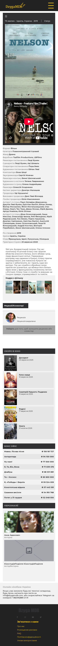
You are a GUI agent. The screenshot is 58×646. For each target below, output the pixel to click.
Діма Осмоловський (31, 214)
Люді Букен (33, 160)
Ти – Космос (10, 477)
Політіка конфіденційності (29, 637)
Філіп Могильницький (33, 207)
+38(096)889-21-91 (20, 598)
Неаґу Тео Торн (17, 209)
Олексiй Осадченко (23, 187)
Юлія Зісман (24, 211)
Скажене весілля (12, 492)
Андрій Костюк (25, 225)
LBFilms (38, 157)
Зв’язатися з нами (27, 621)
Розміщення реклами (27, 630)
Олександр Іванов (21, 216)
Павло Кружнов (36, 219)
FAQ (19, 633)
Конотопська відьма (14, 487)
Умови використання (27, 640)
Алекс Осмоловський (26, 223)
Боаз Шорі (21, 172)
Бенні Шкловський (31, 178)
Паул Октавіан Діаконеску (33, 202)
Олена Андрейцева (31, 184)
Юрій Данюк (46, 209)
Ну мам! (8, 462)
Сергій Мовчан (26, 175)
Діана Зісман (32, 209)
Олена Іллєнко (42, 228)
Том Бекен (22, 219)
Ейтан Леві (34, 169)
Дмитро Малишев (31, 190)
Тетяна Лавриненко (34, 181)
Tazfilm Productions (23, 157)
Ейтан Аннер (45, 204)
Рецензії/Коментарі (14, 306)
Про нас (20, 626)
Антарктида (10, 456)
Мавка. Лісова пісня (14, 451)
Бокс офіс (10, 446)
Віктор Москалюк (12, 207)
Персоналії (11, 505)
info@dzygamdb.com (13, 595)
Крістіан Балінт (30, 204)
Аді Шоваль (33, 163)
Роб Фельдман (38, 216)
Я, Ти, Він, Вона (11, 467)
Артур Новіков (10, 211)
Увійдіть (10, 329)
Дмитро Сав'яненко (12, 221)
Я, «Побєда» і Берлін (14, 482)
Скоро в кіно (12, 351)
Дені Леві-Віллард (34, 196)
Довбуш (8, 472)
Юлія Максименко (31, 199)
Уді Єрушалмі (21, 193)
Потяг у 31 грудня (13, 497)
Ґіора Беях (34, 166)
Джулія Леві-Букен (12, 204)
